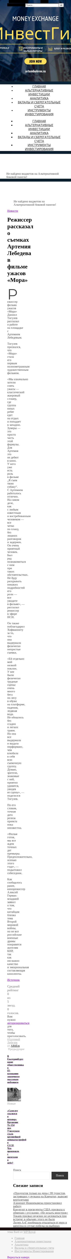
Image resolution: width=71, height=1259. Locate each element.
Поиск (17, 1170)
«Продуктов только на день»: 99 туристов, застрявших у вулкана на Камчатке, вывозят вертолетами (40, 1196)
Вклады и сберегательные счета (39, 104)
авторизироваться (18, 1023)
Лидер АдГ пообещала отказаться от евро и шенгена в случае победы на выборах (40, 1224)
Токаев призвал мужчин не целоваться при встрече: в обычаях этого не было (40, 1217)
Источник (13, 979)
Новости (12, 210)
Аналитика (39, 98)
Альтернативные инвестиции (39, 92)
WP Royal (29, 1231)
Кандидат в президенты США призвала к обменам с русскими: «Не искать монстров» (40, 1211)
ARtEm (15, 1045)
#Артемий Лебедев (13, 1041)
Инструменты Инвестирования (39, 112)
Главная (39, 86)
